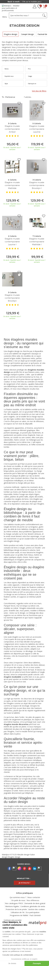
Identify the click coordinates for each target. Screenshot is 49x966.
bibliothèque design (11, 550)
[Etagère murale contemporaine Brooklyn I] (37, 166)
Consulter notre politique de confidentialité (18, 955)
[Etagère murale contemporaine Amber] (12, 110)
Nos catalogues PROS (14, 903)
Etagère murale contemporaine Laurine (36, 129)
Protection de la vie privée (16, 909)
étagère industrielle (28, 608)
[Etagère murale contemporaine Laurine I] (12, 223)
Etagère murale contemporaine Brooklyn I (36, 185)
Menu (4, 17)
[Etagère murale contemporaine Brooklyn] (12, 279)
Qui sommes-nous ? (18, 897)
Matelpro (5, 854)
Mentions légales (12, 906)
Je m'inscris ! (24, 882)
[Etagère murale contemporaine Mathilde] (12, 166)
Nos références (33, 900)
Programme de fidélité (19, 915)
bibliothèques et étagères (14, 559)
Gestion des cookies (36, 909)
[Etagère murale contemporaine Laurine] (37, 110)
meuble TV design (11, 829)
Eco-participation (32, 912)
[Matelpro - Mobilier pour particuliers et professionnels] (11, 8)
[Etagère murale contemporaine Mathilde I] (37, 223)
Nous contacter (33, 897)
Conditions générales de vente (32, 906)
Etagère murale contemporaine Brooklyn (12, 298)
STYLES (13, 854)
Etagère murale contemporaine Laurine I (12, 242)
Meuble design (23, 854)
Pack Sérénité (35, 915)
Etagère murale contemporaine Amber (12, 129)
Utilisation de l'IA (17, 912)
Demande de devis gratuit (34, 903)
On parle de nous (18, 900)
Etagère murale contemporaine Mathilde (12, 185)
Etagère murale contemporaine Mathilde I (36, 242)
